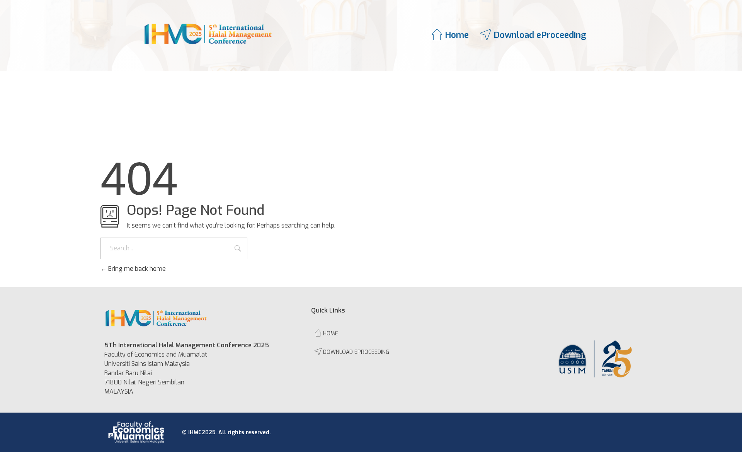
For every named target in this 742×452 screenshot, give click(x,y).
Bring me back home (136, 269)
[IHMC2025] (208, 34)
